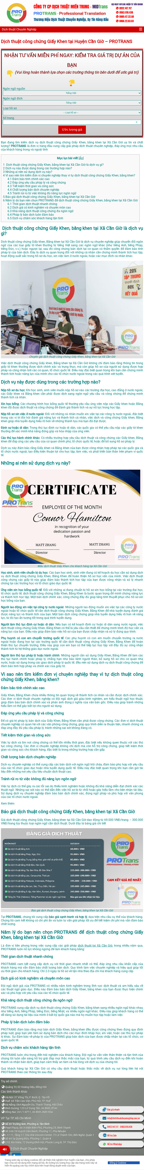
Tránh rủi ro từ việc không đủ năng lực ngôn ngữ (42, 193)
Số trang (8, 118)
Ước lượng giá (72, 129)
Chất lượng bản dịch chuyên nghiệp (33, 189)
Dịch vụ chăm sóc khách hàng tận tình (35, 218)
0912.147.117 (112, 1127)
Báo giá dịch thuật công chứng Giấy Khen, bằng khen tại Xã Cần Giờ (49, 197)
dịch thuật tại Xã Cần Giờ (95, 945)
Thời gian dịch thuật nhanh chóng (33, 204)
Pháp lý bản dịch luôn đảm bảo (31, 214)
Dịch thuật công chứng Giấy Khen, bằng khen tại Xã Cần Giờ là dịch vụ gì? (53, 164)
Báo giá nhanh (113, 1109)
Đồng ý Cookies (118, 1162)
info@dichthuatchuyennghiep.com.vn (123, 1118)
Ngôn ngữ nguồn (14, 88)
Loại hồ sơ (10, 108)
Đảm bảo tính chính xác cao (29, 179)
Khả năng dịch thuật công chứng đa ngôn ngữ (41, 211)
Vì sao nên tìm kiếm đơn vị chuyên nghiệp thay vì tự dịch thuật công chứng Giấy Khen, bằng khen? (69, 175)
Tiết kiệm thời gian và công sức (31, 186)
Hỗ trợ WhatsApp (114, 1144)
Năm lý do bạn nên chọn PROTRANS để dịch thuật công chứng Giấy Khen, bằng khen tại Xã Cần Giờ (70, 200)
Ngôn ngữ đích (12, 98)
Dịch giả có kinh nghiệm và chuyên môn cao (39, 207)
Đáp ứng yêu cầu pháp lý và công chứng (37, 182)
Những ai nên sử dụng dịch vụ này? (27, 172)
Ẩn (81, 158)
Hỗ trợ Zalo (111, 1135)
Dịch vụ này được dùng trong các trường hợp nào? (37, 168)
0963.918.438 (126, 1127)
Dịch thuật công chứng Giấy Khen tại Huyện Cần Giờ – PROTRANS (66, 41)
